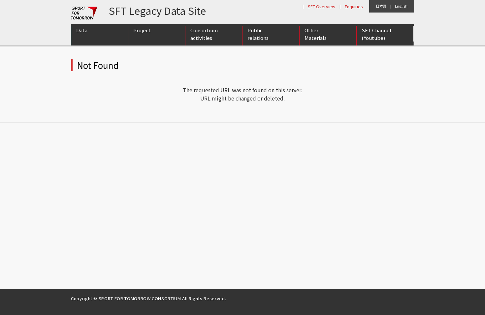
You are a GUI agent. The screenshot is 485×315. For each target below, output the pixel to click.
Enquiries (354, 6)
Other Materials (316, 34)
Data (81, 30)
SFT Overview (321, 6)
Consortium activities (204, 34)
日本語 (381, 6)
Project (142, 30)
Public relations (258, 34)
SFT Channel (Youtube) (376, 34)
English (401, 6)
